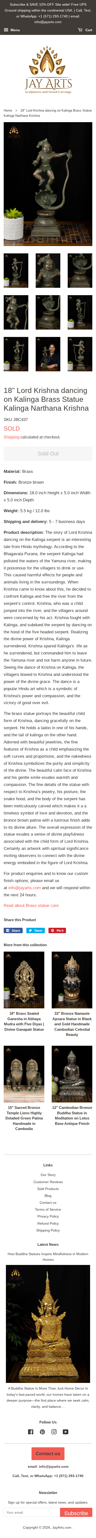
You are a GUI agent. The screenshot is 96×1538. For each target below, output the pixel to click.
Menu (15, 30)
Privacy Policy (48, 1216)
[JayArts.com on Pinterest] (42, 1433)
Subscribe (76, 1513)
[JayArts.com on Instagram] (54, 1433)
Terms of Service (48, 1209)
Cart (88, 30)
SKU (16, 419)
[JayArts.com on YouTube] (65, 1433)
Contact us (48, 1202)
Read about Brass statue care (31, 905)
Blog (48, 1196)
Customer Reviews (48, 1182)
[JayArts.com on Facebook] (30, 1433)
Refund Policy (48, 1223)
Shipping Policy (48, 1230)
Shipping (11, 437)
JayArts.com (62, 1527)
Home (8, 110)
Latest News (48, 1244)
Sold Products (48, 1189)
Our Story (48, 1175)
